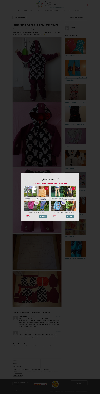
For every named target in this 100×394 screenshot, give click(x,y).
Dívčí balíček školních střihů (37, 213)
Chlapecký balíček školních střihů (63, 213)
